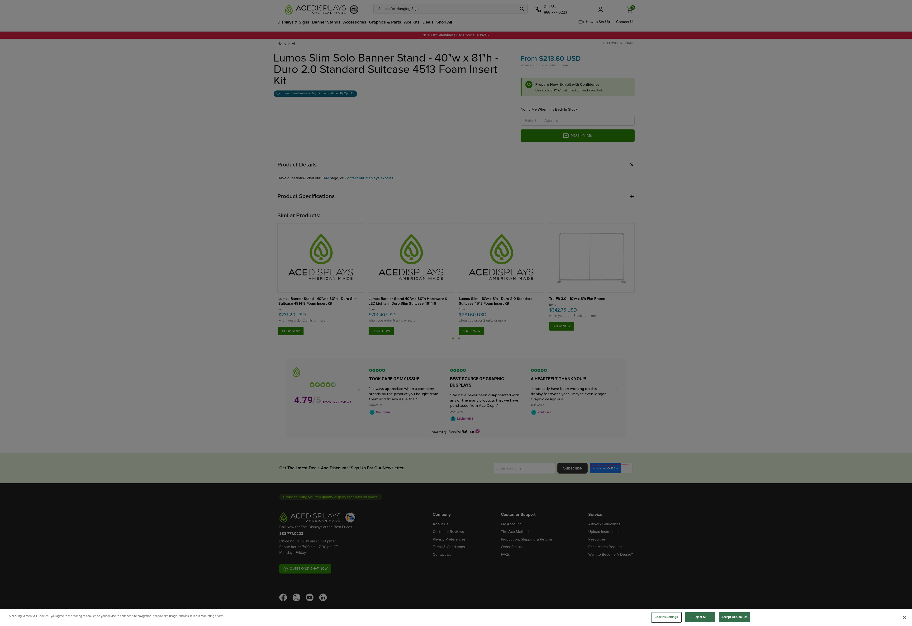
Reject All (700, 617)
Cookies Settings (666, 617)
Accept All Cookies (734, 617)
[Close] (904, 617)
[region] (456, 617)
